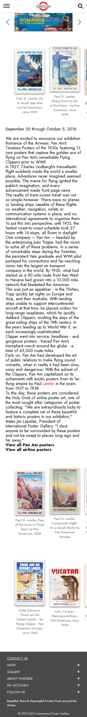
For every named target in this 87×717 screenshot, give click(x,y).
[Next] (79, 22)
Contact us (17, 658)
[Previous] (7, 22)
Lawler (48, 383)
